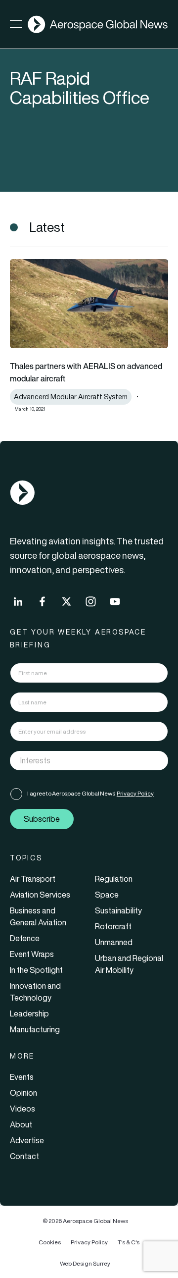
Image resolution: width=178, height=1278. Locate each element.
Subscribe (42, 818)
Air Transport (32, 878)
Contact (24, 1156)
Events (22, 1076)
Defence (25, 938)
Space (107, 894)
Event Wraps (32, 954)
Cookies (50, 1242)
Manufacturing (35, 1029)
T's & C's (128, 1242)
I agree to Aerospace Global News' (90, 793)
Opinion (23, 1092)
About (21, 1124)
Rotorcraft (113, 926)
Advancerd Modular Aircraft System (71, 397)
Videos (22, 1108)
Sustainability (118, 910)
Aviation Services (40, 894)
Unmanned (114, 942)
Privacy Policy (135, 793)
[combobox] (89, 760)
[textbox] (78, 760)
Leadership (29, 1013)
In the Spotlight (36, 969)
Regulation (114, 878)
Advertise (27, 1140)
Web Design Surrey (85, 1263)
